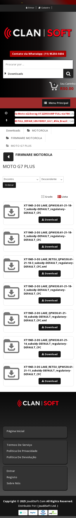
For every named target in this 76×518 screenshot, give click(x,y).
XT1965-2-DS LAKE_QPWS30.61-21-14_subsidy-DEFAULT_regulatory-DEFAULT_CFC (46, 343)
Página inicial (15, 431)
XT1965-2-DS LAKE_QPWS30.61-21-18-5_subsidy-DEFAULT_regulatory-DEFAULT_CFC (48, 236)
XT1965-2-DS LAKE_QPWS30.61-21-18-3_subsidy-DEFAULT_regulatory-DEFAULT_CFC (48, 289)
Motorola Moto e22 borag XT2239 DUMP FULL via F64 (35, 113)
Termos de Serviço (19, 445)
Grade (48, 196)
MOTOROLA (40, 130)
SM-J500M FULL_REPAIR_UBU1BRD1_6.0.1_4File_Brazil (34, 121)
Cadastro (45, 7)
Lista (64, 196)
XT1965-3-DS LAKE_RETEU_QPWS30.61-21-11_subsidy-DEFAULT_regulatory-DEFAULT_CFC (48, 370)
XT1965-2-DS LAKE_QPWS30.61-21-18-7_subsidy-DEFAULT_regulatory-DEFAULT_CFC (48, 209)
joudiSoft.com (36, 501)
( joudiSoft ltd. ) (47, 506)
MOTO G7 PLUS (21, 145)
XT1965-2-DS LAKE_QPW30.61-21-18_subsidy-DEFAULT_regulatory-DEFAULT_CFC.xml (45, 316)
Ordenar (9, 185)
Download (51, 219)
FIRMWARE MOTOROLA (26, 138)
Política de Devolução (21, 457)
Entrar (31, 7)
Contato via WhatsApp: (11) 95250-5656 (38, 53)
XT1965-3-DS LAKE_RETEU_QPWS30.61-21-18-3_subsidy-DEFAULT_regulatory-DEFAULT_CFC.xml (49, 262)
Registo (12, 477)
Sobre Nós (13, 483)
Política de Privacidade (22, 451)
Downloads (13, 130)
